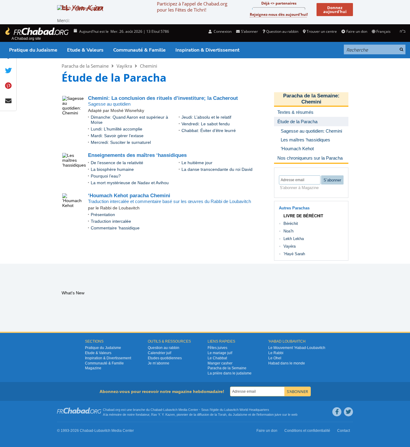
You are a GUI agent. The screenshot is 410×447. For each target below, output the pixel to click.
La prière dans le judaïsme (230, 373)
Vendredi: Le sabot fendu (205, 123)
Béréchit (290, 223)
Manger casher (220, 363)
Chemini (148, 66)
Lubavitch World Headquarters (246, 409)
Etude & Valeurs (85, 50)
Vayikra (124, 66)
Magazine (93, 368)
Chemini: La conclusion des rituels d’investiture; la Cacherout (163, 98)
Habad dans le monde (286, 363)
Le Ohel (274, 358)
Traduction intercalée (111, 221)
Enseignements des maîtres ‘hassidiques (137, 155)
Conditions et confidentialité (307, 430)
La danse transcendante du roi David (216, 169)
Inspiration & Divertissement (207, 50)
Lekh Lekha (293, 238)
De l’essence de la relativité (117, 162)
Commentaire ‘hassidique (115, 227)
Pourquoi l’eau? (106, 176)
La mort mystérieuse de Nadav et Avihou (130, 182)
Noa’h (288, 231)
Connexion (222, 31)
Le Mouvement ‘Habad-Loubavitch (296, 348)
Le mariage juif (220, 353)
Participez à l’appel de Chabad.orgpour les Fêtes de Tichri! (192, 7)
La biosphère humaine (112, 169)
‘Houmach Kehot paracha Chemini (129, 195)
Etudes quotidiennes (165, 358)
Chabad (156, 409)
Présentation (103, 214)
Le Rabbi (275, 353)
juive (278, 414)
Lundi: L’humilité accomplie (116, 129)
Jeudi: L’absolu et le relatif (206, 117)
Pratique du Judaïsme (33, 50)
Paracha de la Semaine (85, 66)
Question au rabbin (282, 31)
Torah (222, 414)
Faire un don (356, 31)
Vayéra (289, 246)
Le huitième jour (196, 162)
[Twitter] (348, 411)
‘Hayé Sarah (294, 254)
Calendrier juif (159, 353)
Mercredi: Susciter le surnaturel (121, 142)
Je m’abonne (158, 363)
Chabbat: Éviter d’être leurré (208, 130)
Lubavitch (170, 409)
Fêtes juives (217, 348)
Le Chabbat (217, 358)
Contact (343, 430)
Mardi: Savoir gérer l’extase (117, 135)
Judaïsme (240, 414)
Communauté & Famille (139, 50)
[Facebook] (336, 411)
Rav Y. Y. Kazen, (163, 414)
